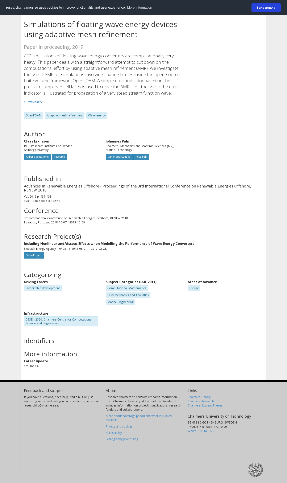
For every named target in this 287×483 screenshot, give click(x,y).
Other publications (37, 156)
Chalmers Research (201, 401)
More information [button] (139, 7)
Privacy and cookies (119, 426)
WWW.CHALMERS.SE (202, 431)
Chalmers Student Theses (205, 405)
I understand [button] (266, 7)
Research (59, 156)
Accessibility (114, 433)
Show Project (34, 255)
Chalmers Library (199, 397)
